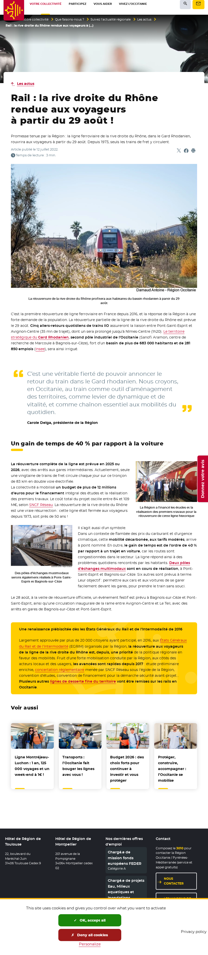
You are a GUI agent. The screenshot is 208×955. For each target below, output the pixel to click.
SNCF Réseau (41, 504)
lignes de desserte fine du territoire (83, 681)
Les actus (144, 19)
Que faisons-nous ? (69, 19)
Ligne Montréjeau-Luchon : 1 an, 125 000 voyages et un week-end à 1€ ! (32, 766)
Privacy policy (193, 931)
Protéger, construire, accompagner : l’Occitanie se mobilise (172, 769)
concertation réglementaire (59, 669)
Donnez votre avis (202, 478)
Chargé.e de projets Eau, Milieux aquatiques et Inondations (126, 889)
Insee (40, 349)
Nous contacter (174, 881)
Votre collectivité (35, 19)
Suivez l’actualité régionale (111, 19)
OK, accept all (92, 920)
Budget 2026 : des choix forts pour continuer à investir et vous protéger (127, 769)
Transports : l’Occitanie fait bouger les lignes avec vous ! (78, 766)
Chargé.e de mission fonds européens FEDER (124, 858)
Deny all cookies (92, 935)
